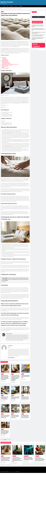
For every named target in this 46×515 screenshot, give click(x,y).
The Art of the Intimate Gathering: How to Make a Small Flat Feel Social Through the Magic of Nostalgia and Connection (15, 378)
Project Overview (4, 57)
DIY (1, 6)
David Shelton (4, 400)
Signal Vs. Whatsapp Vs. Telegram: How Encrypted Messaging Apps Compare (28, 458)
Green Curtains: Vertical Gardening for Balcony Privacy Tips (15, 397)
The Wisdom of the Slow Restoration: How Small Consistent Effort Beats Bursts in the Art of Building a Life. (38, 38)
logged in (5, 439)
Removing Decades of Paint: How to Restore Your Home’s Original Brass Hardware (5, 432)
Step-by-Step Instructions (5, 60)
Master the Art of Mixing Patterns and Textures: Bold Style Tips (5, 416)
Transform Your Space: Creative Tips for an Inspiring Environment (25, 397)
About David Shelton (9, 333)
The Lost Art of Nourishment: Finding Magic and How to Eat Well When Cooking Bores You (40, 459)
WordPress (10, 471)
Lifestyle (16, 6)
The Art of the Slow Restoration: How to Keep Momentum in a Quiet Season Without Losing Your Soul (38, 29)
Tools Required (4, 58)
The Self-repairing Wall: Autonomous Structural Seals (25, 376)
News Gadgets (13, 471)
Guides (4, 6)
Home (7, 6)
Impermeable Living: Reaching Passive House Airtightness (4, 397)
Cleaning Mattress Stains (5, 61)
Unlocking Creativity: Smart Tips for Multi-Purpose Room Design (25, 416)
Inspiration (11, 6)
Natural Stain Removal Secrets (6, 63)
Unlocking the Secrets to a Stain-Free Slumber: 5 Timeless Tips (10, 64)
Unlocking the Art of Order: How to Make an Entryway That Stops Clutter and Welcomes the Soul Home (5, 377)
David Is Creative (7, 2)
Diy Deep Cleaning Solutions (6, 62)
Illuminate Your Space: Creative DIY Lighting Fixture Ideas (15, 416)
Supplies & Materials (5, 59)
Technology (21, 6)
